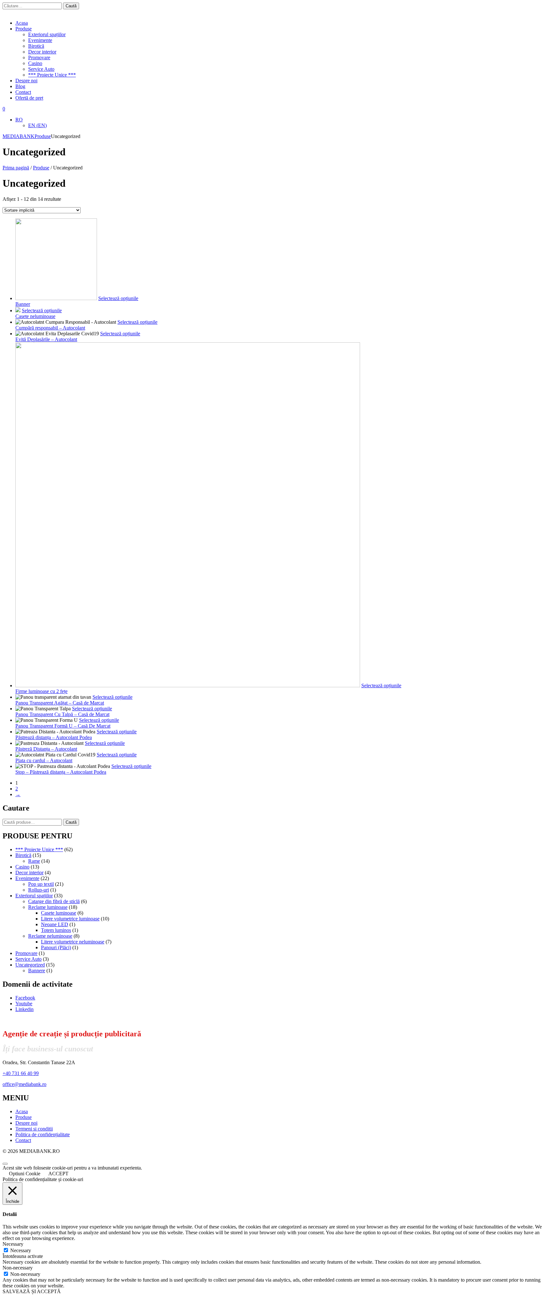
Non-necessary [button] (18, 1267)
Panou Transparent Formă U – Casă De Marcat (62, 726)
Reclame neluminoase (50, 936)
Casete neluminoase (35, 316)
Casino (35, 63)
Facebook (25, 997)
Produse (23, 28)
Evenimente (40, 40)
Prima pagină (16, 167)
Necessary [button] (13, 1244)
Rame (34, 861)
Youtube (23, 1003)
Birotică (36, 46)
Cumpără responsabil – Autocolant (50, 327)
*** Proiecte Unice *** (52, 74)
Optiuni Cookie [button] (24, 1173)
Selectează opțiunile (118, 298)
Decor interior (42, 51)
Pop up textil (41, 884)
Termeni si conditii (34, 1128)
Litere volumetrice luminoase (70, 918)
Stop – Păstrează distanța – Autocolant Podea (60, 772)
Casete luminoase (58, 913)
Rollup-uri (38, 890)
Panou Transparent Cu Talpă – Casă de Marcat (62, 714)
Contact (23, 92)
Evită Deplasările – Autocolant (46, 339)
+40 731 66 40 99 (21, 1073)
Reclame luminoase (48, 907)
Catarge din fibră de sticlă (54, 901)
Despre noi (26, 80)
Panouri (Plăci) (56, 947)
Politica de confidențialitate (42, 1134)
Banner (22, 304)
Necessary (20, 1250)
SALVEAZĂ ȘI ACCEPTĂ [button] (32, 1291)
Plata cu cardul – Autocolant (43, 760)
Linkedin (24, 1009)
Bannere (36, 970)
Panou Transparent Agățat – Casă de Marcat (59, 703)
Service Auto (41, 69)
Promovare (39, 57)
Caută (71, 822)
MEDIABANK (19, 136)
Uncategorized (30, 964)
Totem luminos (56, 930)
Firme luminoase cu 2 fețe (41, 691)
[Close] (5, 1164)
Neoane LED (54, 924)
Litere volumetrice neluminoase (72, 941)
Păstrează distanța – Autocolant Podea (53, 737)
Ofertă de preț (29, 98)
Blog (20, 86)
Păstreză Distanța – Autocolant (46, 749)
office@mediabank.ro (24, 1084)
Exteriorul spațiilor (47, 34)
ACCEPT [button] (58, 1173)
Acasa (21, 23)
